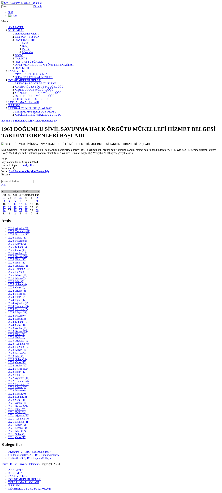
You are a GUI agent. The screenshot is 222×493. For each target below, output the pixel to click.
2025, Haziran (18, 271)
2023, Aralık (17, 328)
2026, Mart (17, 243)
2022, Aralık (17, 365)
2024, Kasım (17, 293)
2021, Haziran (18, 421)
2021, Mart (17, 431)
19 (15, 207)
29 (15, 197)
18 (9, 207)
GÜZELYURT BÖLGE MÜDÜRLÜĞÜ (38, 92)
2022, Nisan (16, 390)
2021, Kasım (18, 406)
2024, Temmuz (18, 306)
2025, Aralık (17, 253)
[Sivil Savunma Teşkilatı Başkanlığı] (21, 2)
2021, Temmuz (18, 418)
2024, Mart (17, 318)
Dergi (25, 42)
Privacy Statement (29, 463)
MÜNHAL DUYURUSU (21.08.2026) (30, 108)
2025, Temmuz (19, 268)
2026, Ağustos (18, 228)
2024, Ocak (17, 324)
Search (38, 6)
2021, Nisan (17, 427)
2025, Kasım (18, 256)
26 (15, 210)
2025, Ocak (16, 287)
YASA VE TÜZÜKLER (29, 61)
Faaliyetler (28, 165)
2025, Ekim (17, 259)
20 (20, 207)
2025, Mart (16, 281)
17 (4, 207)
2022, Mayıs (17, 387)
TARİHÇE (21, 58)
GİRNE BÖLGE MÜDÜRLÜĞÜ (34, 89)
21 (26, 207)
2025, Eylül (17, 262)
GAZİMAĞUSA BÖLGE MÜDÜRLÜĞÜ (39, 86)
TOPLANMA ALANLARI (23, 102)
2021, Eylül (17, 412)
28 (26, 210)
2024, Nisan (16, 315)
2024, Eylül (17, 300)
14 (26, 204)
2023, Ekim (16, 334)
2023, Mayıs (17, 349)
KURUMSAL (16, 30)
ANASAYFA (16, 27)
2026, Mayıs (17, 237)
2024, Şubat (17, 321)
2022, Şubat (17, 396)
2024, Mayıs (17, 312)
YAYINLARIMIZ (25, 39)
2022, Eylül (17, 374)
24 (4, 210)
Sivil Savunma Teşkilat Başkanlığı (29, 171)
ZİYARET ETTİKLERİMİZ (31, 74)
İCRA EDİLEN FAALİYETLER (34, 77)
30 (20, 197)
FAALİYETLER (17, 71)
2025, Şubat (17, 284)
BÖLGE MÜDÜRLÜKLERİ (24, 80)
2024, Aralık (17, 290)
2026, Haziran (18, 234)
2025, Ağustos (18, 265)
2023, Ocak (17, 362)
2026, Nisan (17, 240)
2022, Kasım (18, 368)
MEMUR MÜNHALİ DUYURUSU (36, 111)
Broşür (26, 49)
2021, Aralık (17, 402)
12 (15, 204)
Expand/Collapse (41, 451)
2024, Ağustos (18, 303)
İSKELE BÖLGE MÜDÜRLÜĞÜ (34, 95)
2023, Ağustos (18, 340)
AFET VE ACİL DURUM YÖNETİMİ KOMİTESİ (44, 64)
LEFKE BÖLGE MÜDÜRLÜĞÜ (34, 99)
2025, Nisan (16, 278)
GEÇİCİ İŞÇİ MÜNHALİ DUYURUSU (38, 114)
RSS (10, 12)
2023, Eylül (16, 337)
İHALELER (22, 67)
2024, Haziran (18, 309)
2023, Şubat (17, 359)
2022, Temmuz (18, 381)
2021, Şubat (16, 434)
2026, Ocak (17, 250)
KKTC (19, 55)
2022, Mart (17, 393)
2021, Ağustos (18, 415)
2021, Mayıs (17, 424)
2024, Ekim (16, 296)
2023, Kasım (18, 331)
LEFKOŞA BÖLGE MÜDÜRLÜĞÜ (36, 83)
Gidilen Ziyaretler (21, 454)
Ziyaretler (16, 451)
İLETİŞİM (14, 105)
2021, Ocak (17, 437)
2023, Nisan (16, 353)
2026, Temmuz (19, 231)
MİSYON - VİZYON (27, 36)
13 (20, 204)
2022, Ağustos (18, 378)
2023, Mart (16, 356)
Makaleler (27, 52)
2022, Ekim (17, 371)
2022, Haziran (18, 384)
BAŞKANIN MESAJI (27, 33)
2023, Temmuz (18, 343)
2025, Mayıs (17, 275)
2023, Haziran (18, 346)
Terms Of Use (9, 463)
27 (4, 197)
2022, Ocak (17, 399)
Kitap (25, 46)
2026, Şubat (17, 246)
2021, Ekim (17, 409)
